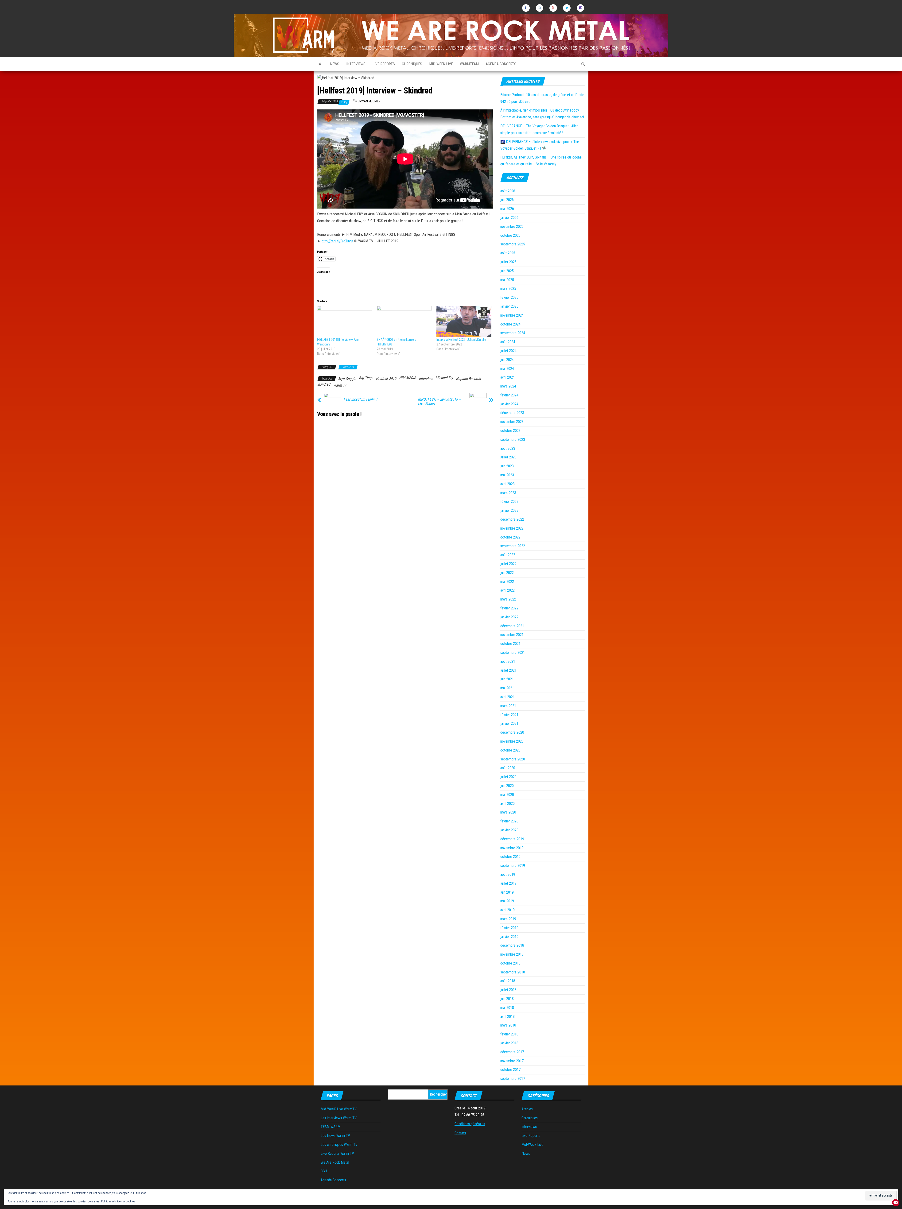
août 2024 (507, 342)
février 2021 (509, 715)
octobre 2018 (510, 963)
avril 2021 (507, 697)
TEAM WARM (330, 1126)
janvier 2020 (509, 830)
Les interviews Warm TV (339, 1118)
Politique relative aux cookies (118, 1201)
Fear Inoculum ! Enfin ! (360, 399)
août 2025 (507, 253)
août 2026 (507, 191)
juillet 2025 (508, 262)
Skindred (323, 384)
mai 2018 (507, 1007)
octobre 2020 (510, 750)
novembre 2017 (512, 1061)
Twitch (580, 8)
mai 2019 (507, 901)
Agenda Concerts (501, 64)
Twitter (567, 8)
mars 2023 (508, 493)
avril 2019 (507, 910)
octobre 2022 (510, 537)
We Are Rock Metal (335, 1162)
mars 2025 (508, 288)
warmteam (469, 64)
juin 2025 (507, 271)
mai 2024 (507, 368)
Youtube (553, 8)
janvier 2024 (509, 404)
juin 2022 (507, 572)
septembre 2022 (512, 546)
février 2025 (509, 297)
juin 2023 (507, 466)
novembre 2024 (512, 315)
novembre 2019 (512, 848)
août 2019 (507, 874)
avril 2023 (507, 484)
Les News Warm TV (335, 1135)
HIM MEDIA (407, 378)
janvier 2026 (509, 217)
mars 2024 (508, 386)
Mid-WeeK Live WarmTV (339, 1109)
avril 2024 (507, 377)
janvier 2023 (509, 510)
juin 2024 (507, 359)
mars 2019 (508, 919)
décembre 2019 (512, 839)
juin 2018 (507, 998)
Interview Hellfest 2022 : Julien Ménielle (461, 339)
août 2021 (507, 661)
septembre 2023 (512, 439)
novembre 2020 (512, 741)
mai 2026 (507, 208)
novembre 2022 (512, 528)
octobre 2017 (510, 1069)
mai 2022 (507, 581)
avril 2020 (507, 803)
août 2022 (507, 555)
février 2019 (509, 928)
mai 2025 (507, 280)
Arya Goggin (347, 378)
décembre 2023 (512, 413)
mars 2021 (508, 706)
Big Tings (366, 378)
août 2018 (507, 981)
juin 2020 (507, 785)
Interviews (355, 64)
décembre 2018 (512, 945)
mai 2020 (507, 794)
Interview (426, 378)
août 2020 (507, 768)
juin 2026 (507, 200)
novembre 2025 (512, 226)
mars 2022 (508, 599)
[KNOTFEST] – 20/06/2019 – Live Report (439, 401)
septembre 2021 (512, 652)
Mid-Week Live (441, 64)
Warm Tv (339, 385)
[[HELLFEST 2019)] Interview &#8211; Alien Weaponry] (344, 321)
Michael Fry (444, 378)
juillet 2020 (508, 777)
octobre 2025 (510, 235)
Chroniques (412, 64)
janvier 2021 (509, 723)
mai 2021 (507, 688)
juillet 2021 (508, 670)
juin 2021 (507, 679)
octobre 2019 (510, 856)
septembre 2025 (512, 244)
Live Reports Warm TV (337, 1153)
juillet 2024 (508, 351)
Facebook (526, 8)
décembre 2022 (512, 519)
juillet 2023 (508, 457)
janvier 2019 (509, 936)
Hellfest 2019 (386, 378)
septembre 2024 (512, 333)
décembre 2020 (512, 732)
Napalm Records (468, 378)
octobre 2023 (510, 430)
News (334, 64)
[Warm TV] (320, 64)
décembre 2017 (512, 1052)
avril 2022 (507, 590)
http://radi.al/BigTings (337, 241)
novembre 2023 (512, 421)
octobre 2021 (510, 643)
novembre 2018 (512, 954)
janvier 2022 (509, 617)
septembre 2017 (512, 1078)
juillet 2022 (508, 564)
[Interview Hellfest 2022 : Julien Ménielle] (463, 321)
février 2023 (509, 501)
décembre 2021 (512, 626)
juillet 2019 (508, 883)
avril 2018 (507, 1016)
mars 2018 (508, 1025)
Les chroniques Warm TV (339, 1144)
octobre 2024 (510, 324)
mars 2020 (508, 812)
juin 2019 (507, 892)
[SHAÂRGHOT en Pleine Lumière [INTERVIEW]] (404, 321)
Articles (527, 1109)
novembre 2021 (512, 634)
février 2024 (509, 395)
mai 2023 (507, 475)
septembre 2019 (512, 865)
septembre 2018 (512, 972)
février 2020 (509, 821)
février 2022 (509, 608)
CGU (324, 1171)
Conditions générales (470, 1124)
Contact (460, 1133)
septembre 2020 (512, 759)
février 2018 (509, 1034)
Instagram (539, 8)
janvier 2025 (509, 306)
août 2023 (507, 448)
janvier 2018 (509, 1043)
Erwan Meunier (369, 101)
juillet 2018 (508, 990)
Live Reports (384, 64)
